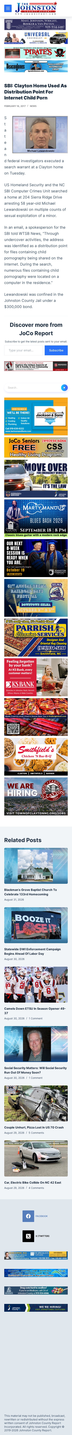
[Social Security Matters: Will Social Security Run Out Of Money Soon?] (36, 1044)
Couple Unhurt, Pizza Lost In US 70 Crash (34, 1127)
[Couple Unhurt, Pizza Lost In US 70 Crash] (36, 1103)
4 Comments (36, 1187)
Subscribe (56, 350)
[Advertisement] (36, 1359)
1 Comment (35, 1018)
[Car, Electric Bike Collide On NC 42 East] (36, 1158)
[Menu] (8, 8)
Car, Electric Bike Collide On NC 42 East (32, 1182)
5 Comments (36, 1132)
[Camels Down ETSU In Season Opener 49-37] (36, 985)
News (33, 106)
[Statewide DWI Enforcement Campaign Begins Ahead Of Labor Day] (36, 925)
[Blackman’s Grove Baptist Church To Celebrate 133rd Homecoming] (36, 866)
